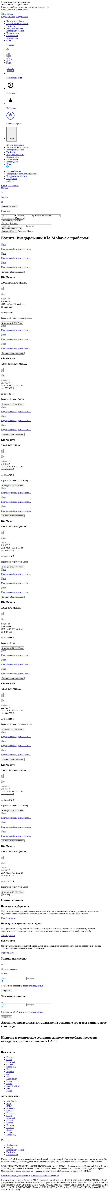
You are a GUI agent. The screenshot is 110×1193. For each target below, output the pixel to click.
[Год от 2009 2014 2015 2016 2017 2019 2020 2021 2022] (5, 223)
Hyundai (10, 1071)
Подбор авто (12, 1145)
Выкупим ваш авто (15, 28)
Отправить (6, 991)
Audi (8, 1103)
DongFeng (11, 1067)
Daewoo (10, 1125)
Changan (10, 1057)
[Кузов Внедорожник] (8, 218)
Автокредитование (15, 31)
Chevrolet (10, 1062)
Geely (9, 1069)
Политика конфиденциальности (15, 1175)
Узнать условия (8, 935)
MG (8, 1088)
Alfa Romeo (11, 1101)
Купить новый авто (15, 21)
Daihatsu (10, 1127)
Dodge (9, 1132)
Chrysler (10, 1120)
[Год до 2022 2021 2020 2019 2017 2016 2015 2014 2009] (14, 223)
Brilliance (10, 1108)
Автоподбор (12, 38)
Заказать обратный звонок (12, 272)
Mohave (9, 181)
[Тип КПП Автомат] (18, 220)
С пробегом (13, 185)
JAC (8, 1074)
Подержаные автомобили (18, 174)
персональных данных (33, 986)
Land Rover (11, 1079)
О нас (9, 40)
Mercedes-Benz (13, 1086)
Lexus (9, 1081)
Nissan (9, 1091)
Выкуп (9, 1147)
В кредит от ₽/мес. (12, 323)
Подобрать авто (8, 9)
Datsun (9, 1130)
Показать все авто (9, 206)
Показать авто (9, 231)
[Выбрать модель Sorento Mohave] (25, 215)
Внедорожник (13, 176)
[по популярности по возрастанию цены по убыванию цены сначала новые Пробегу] (11, 228)
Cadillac (9, 1111)
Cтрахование (12, 1154)
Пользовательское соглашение (45, 1175)
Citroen (9, 1064)
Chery (9, 1059)
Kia (8, 178)
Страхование (12, 35)
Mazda (9, 1083)
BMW (9, 1106)
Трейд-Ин (10, 26)
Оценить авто (7, 953)
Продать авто (22, 9)
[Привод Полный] (20, 218)
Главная (10, 171)
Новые (4, 185)
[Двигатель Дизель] (7, 220)
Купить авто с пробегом (17, 23)
